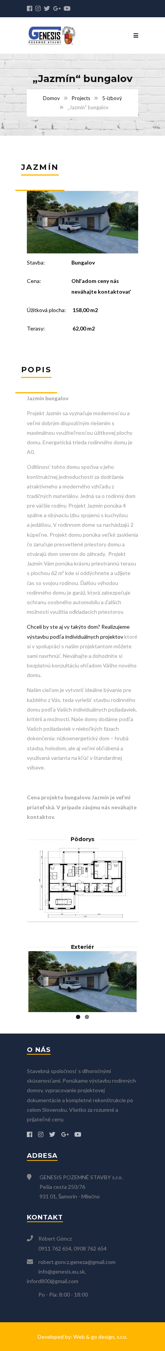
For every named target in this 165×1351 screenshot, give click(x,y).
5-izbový (112, 98)
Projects (81, 98)
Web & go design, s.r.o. (100, 1336)
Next (125, 881)
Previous (40, 881)
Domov (51, 98)
